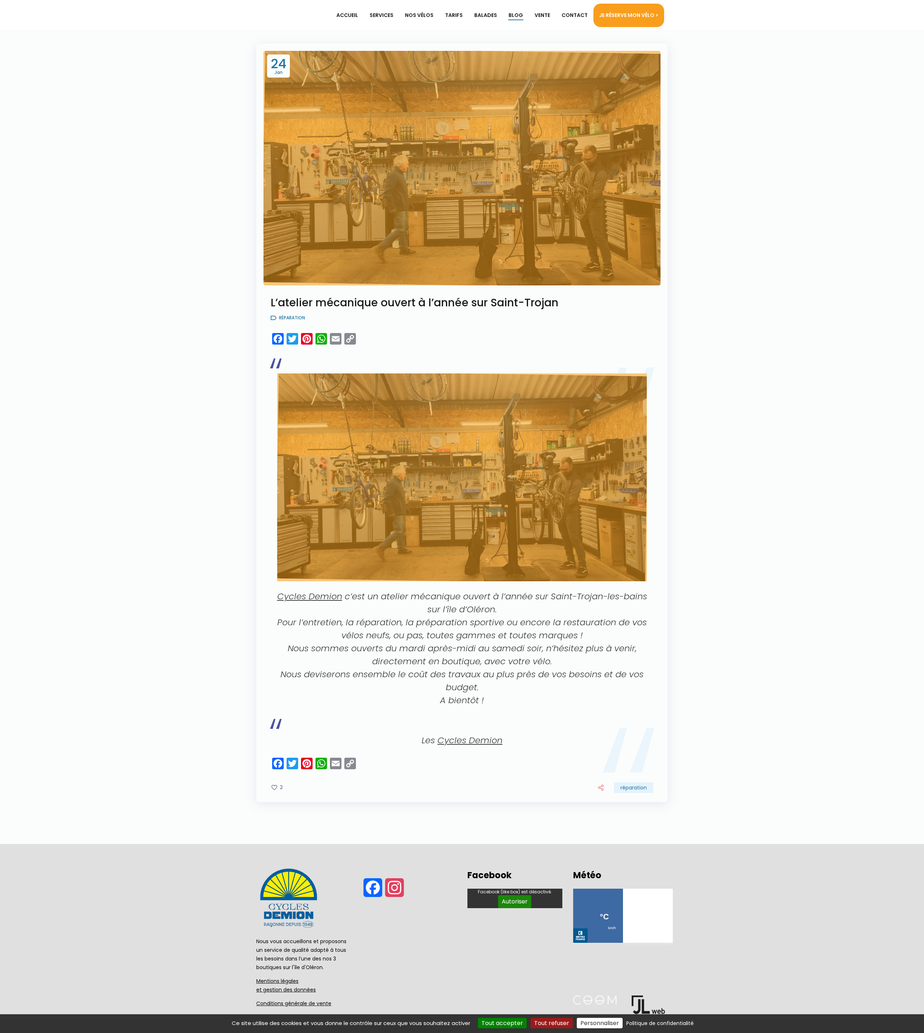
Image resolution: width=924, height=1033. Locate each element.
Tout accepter (502, 1023)
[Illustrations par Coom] (594, 1002)
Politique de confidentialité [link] (660, 1023)
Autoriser (515, 901)
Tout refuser (551, 1023)
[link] (309, 596)
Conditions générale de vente (293, 1003)
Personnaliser (599, 1023)
